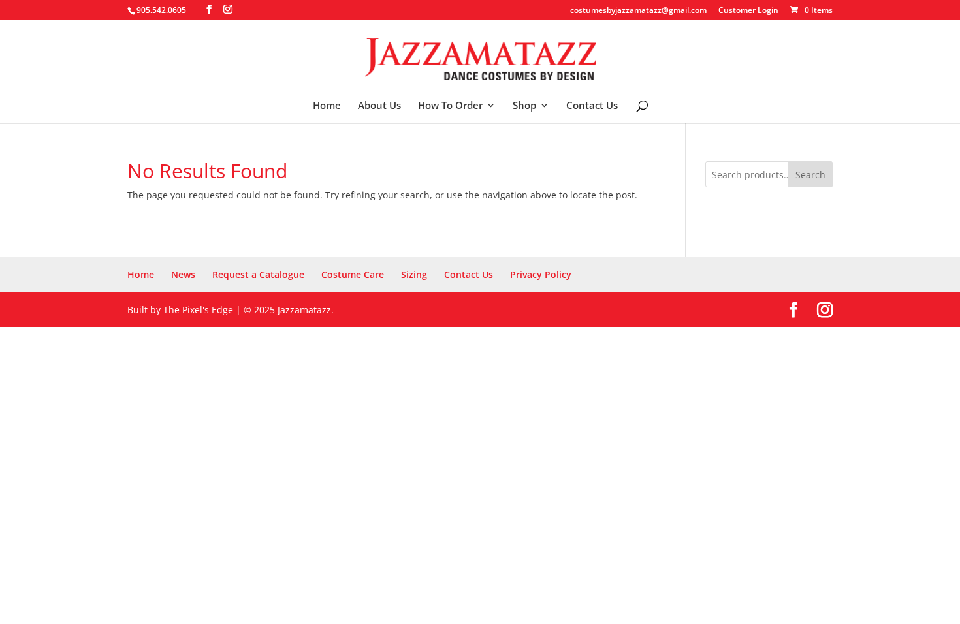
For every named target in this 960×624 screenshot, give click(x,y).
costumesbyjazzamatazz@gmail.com (638, 11)
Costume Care (352, 274)
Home (327, 106)
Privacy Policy (540, 274)
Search (810, 174)
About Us (379, 106)
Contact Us (592, 106)
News (183, 274)
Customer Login (748, 11)
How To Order (450, 106)
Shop (524, 106)
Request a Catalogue (258, 274)
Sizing (414, 274)
